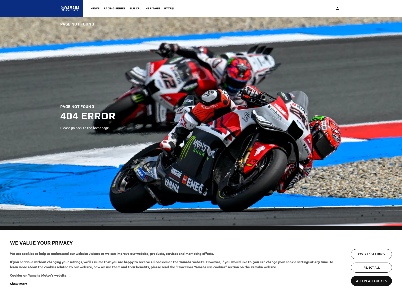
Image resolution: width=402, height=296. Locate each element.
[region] (201, 263)
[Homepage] (70, 8)
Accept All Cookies (371, 281)
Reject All (371, 267)
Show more (18, 283)
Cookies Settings (371, 254)
